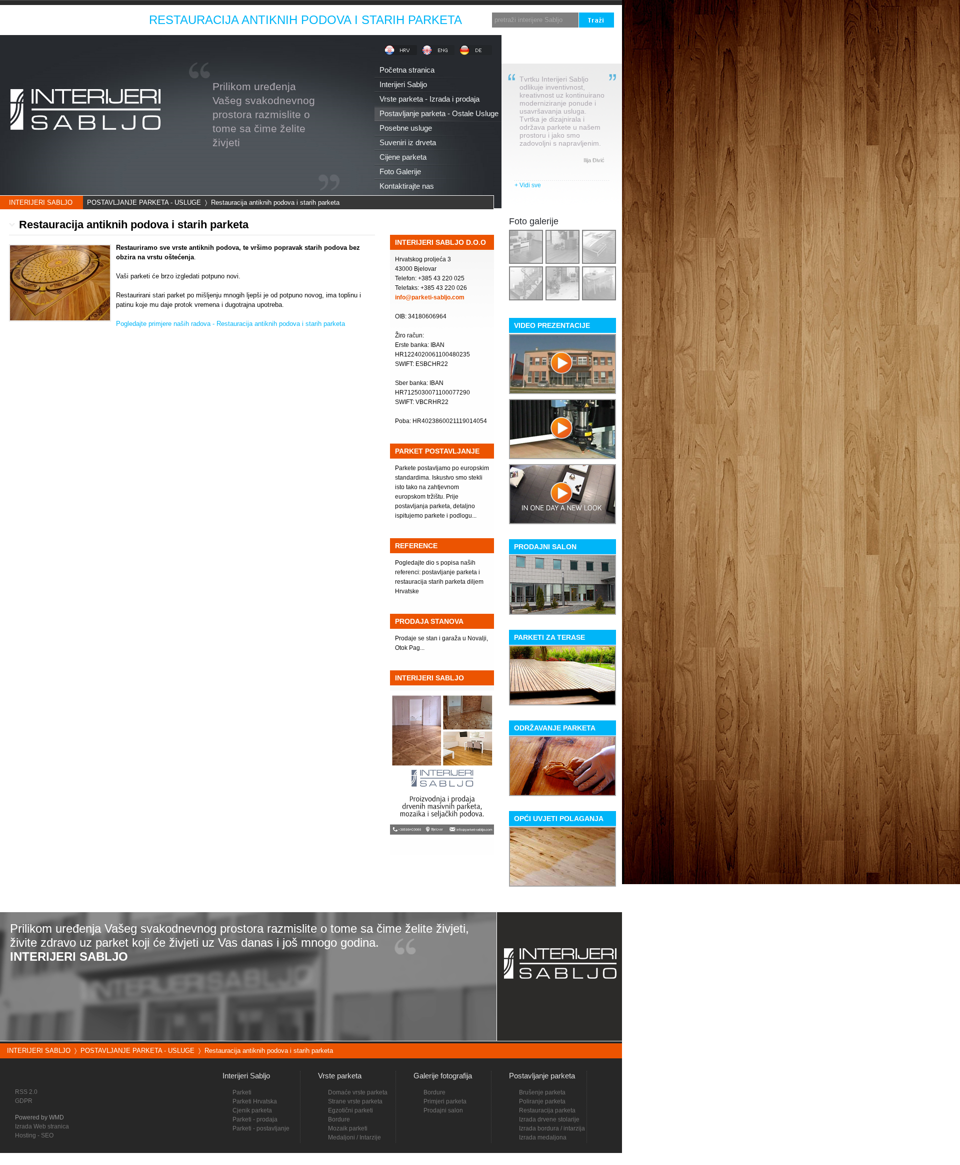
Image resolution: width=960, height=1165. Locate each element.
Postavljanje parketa (542, 1075)
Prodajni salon (443, 1110)
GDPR (23, 1100)
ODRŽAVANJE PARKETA (555, 728)
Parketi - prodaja (255, 1119)
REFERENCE (416, 546)
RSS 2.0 (26, 1091)
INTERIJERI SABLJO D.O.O (440, 242)
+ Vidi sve (527, 185)
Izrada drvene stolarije (549, 1119)
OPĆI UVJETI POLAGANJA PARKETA (558, 820)
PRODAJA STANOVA (429, 621)
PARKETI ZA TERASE (549, 637)
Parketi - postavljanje (261, 1128)
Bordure (435, 1092)
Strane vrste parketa (355, 1101)
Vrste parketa (340, 1075)
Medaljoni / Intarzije (354, 1137)
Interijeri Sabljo (246, 1075)
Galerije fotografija (443, 1075)
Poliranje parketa (542, 1101)
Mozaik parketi (348, 1128)
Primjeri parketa (445, 1101)
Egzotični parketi (350, 1110)
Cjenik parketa (252, 1110)
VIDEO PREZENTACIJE (552, 325)
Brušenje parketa (542, 1092)
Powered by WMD (39, 1117)
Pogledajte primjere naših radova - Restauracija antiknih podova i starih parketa (230, 323)
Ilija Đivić (594, 160)
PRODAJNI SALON (545, 547)
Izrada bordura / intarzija (552, 1128)
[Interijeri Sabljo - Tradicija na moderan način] (85, 146)
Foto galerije (533, 221)
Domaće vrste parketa (358, 1092)
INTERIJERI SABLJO (40, 202)
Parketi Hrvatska (254, 1101)
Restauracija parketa (547, 1110)
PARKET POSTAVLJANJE (437, 451)
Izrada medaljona (542, 1137)
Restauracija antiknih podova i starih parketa (275, 202)
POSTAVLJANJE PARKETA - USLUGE (144, 202)
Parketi (242, 1092)
